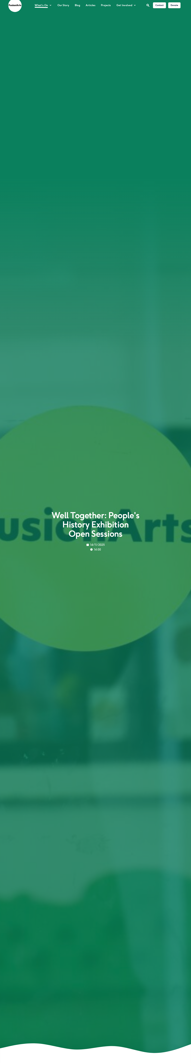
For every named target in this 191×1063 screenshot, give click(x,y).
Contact (159, 5)
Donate (174, 5)
